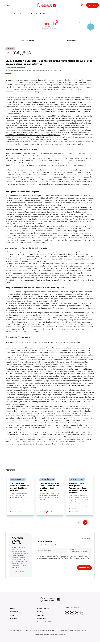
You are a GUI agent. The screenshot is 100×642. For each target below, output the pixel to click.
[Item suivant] (85, 522)
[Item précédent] (79, 522)
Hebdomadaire (60, 545)
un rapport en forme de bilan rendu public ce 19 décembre (63, 353)
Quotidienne (45, 545)
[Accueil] (46, 5)
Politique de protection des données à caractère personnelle (68, 558)
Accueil (7, 14)
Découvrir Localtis (18, 571)
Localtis (16, 14)
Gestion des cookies (80, 630)
